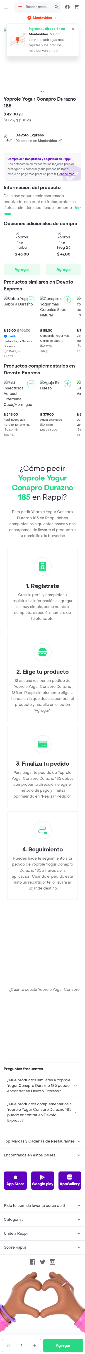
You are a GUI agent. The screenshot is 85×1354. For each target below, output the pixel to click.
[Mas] (34, 1345)
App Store (15, 1184)
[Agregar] (30, 299)
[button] (42, 18)
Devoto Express (29, 135)
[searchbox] (37, 7)
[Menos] (8, 1345)
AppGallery (70, 1184)
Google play (42, 1184)
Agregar (22, 269)
